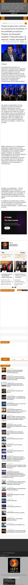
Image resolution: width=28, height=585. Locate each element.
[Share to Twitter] (9, 268)
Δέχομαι (17, 577)
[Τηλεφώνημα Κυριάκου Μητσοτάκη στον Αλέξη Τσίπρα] (4, 451)
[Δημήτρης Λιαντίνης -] (4, 519)
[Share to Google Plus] (11, 268)
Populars (5, 359)
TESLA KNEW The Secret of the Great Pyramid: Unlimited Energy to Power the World (15, 433)
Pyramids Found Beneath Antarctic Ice (15, 438)
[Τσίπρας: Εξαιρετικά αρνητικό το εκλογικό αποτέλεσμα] (4, 495)
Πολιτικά (4, 23)
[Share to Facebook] (7, 268)
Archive (14, 359)
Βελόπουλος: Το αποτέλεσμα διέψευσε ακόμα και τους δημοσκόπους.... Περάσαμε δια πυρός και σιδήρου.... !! (16, 466)
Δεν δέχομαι (11, 577)
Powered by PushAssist (20, 584)
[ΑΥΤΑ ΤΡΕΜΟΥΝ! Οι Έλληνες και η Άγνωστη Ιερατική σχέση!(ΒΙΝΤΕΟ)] (4, 404)
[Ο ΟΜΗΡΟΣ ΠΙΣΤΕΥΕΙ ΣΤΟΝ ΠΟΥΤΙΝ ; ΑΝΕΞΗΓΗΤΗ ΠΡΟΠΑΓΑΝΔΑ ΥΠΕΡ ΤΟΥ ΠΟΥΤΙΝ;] (4, 384)
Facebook (10, 245)
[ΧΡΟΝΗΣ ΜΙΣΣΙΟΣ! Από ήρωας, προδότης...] (4, 513)
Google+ (14, 245)
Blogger (19, 290)
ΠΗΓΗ (2, 238)
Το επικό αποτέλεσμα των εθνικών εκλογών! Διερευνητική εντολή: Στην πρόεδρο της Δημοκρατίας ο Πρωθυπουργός (16, 483)
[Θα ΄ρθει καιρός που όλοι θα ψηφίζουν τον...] (4, 525)
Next (25, 266)
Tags (23, 359)
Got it (18, 11)
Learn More (12, 11)
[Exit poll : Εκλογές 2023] (4, 501)
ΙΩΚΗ (4, 41)
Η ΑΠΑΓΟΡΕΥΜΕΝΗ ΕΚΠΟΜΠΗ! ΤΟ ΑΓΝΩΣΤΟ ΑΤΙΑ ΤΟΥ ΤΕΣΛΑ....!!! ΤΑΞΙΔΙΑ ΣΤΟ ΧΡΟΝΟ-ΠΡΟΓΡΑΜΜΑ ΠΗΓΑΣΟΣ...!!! (16, 411)
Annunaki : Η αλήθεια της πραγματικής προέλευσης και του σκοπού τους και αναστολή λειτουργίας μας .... (15, 371)
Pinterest (17, 245)
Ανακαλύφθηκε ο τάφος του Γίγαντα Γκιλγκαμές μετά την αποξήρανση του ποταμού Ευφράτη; (16, 426)
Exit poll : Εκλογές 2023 (12, 500)
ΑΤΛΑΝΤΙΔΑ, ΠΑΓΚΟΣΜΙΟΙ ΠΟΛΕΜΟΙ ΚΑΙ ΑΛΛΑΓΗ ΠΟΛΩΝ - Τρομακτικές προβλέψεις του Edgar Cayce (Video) (16, 378)
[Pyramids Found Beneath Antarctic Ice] (4, 439)
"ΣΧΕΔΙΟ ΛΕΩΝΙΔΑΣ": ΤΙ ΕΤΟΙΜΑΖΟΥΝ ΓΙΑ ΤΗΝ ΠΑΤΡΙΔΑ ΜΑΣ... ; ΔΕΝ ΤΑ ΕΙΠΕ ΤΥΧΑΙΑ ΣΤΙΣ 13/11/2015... (16, 398)
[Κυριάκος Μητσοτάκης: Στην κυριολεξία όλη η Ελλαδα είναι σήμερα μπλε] (4, 489)
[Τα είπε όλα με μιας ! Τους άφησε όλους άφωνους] (4, 391)
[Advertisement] (14, 135)
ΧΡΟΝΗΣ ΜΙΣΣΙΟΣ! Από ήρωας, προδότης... (16, 512)
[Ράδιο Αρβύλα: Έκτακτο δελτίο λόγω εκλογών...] (4, 445)
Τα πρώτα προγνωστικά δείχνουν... (14, 506)
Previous (1, 266)
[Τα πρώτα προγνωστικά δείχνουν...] (4, 507)
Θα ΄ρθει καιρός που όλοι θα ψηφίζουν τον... (16, 524)
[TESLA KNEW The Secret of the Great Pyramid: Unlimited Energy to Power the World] (4, 432)
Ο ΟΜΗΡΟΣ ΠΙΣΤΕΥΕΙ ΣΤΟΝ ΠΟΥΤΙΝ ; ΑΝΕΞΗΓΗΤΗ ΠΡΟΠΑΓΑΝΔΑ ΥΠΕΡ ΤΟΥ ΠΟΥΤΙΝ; (15, 385)
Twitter (12, 245)
